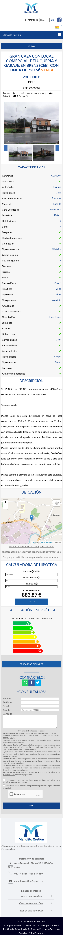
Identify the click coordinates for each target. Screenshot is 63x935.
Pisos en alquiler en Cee (31, 910)
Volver (31, 46)
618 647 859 (36, 873)
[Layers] (56, 503)
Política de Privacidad (14, 929)
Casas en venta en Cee (31, 903)
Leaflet (34, 542)
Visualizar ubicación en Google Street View (31, 546)
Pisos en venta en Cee (31, 895)
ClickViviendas (36, 933)
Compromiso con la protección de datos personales (31, 925)
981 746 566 (21, 873)
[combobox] (57, 27)
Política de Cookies (38, 929)
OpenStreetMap (46, 542)
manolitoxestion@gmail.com (29, 881)
